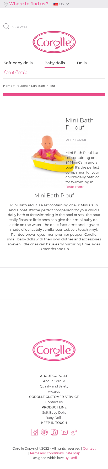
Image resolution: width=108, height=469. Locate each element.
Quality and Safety (54, 386)
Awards (54, 391)
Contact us (54, 402)
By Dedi (70, 458)
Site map (73, 453)
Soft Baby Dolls (54, 412)
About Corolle (54, 381)
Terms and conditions (47, 453)
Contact (89, 448)
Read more (75, 187)
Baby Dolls (54, 418)
